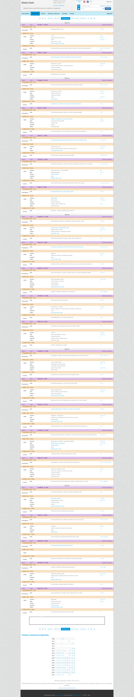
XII (74, 648)
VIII (67, 658)
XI (72, 643)
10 (103, 200)
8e (104, 291)
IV (60, 651)
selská (52, 36)
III (58, 651)
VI (63, 639)
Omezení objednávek (58, 5)
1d (100, 50)
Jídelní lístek (27, 2)
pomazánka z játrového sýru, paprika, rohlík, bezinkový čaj (66, 103)
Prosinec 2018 (74, 18)
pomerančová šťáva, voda (57, 43)
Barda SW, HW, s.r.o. (77, 695)
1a (103, 29)
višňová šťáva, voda (56, 259)
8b (104, 481)
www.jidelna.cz (59, 695)
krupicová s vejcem (56, 498)
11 (104, 48)
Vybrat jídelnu (25, 13)
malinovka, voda (55, 233)
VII (65, 651)
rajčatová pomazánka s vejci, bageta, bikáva (62, 191)
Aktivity (72, 13)
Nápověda (109, 1)
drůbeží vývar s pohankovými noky (60, 227)
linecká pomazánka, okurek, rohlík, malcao (62, 545)
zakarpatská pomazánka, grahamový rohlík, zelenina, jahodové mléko (69, 140)
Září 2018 (50, 18)
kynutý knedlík (54, 174)
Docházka (64, 13)
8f (106, 291)
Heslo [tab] (79, 1)
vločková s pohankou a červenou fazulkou (61, 119)
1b (103, 39)
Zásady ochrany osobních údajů (67, 688)
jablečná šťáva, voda (56, 178)
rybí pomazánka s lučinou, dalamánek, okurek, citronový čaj (66, 57)
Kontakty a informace (54, 13)
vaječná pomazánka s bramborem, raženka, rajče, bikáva (65, 409)
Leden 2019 (83, 18)
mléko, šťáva (54, 99)
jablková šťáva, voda (56, 449)
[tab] (84, 1)
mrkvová (53, 332)
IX (69, 641)
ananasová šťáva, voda (57, 150)
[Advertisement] (119, 23)
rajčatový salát (54, 605)
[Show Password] (103, 8)
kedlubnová (54, 198)
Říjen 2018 (57, 18)
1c (109, 48)
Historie (43, 13)
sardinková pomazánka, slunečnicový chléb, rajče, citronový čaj (67, 247)
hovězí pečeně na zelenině (58, 443)
